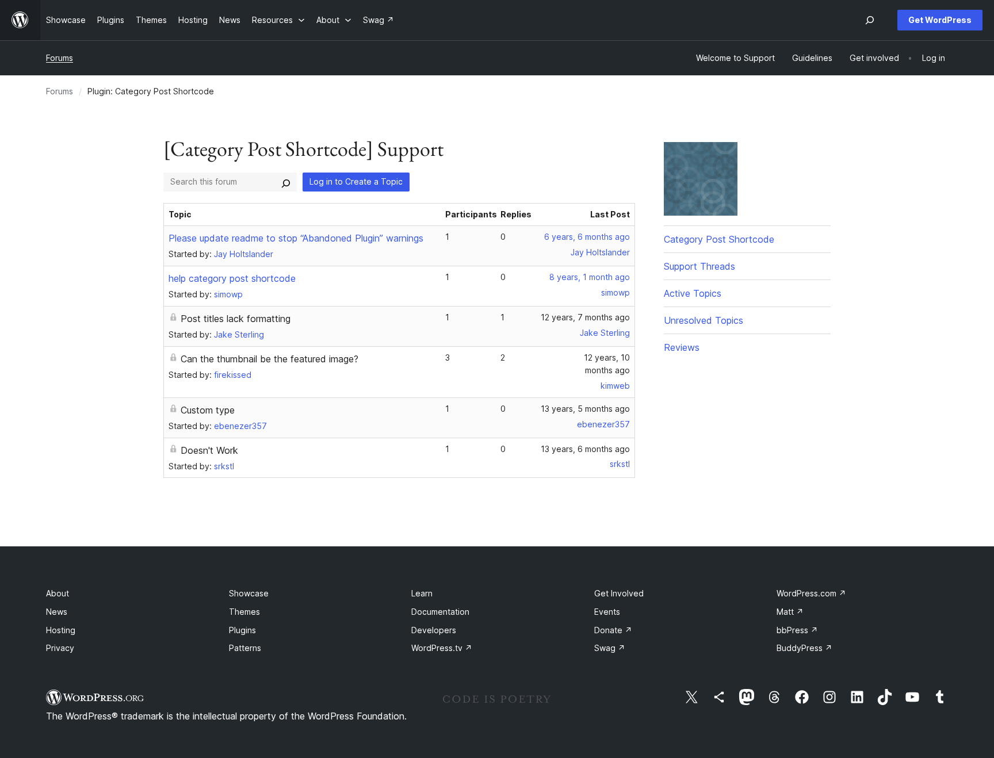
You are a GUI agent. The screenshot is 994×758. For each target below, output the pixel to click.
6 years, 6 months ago (587, 237)
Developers (433, 630)
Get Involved (619, 593)
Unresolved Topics (703, 320)
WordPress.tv (441, 648)
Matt (790, 612)
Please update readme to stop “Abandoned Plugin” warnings (296, 238)
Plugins (242, 630)
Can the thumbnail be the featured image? (269, 359)
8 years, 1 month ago (589, 277)
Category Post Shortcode (719, 239)
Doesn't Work (209, 450)
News (56, 612)
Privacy (60, 648)
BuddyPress (804, 648)
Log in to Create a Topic (356, 181)
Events (607, 612)
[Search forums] (286, 182)
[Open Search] (870, 20)
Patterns (245, 648)
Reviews (681, 347)
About (57, 593)
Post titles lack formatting (235, 318)
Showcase (249, 593)
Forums (59, 58)
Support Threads (699, 266)
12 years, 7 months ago (585, 317)
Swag (609, 648)
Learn (422, 593)
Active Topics (692, 293)
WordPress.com (811, 593)
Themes (244, 612)
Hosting (60, 630)
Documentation (440, 612)
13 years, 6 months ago (585, 449)
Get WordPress (940, 20)
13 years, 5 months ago (585, 409)
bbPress (797, 630)
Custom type (208, 410)
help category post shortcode (232, 278)
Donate (613, 630)
